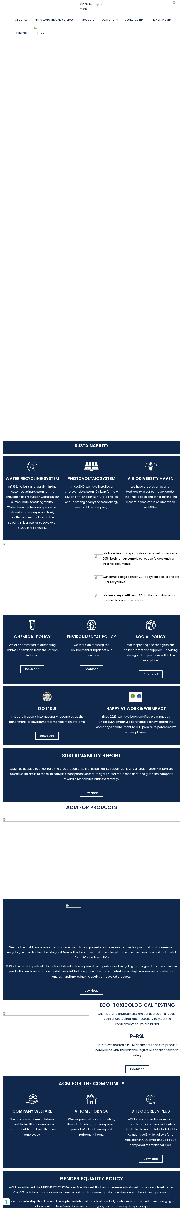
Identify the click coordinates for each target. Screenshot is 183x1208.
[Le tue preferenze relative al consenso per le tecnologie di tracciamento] (6, 1201)
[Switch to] (42, 33)
